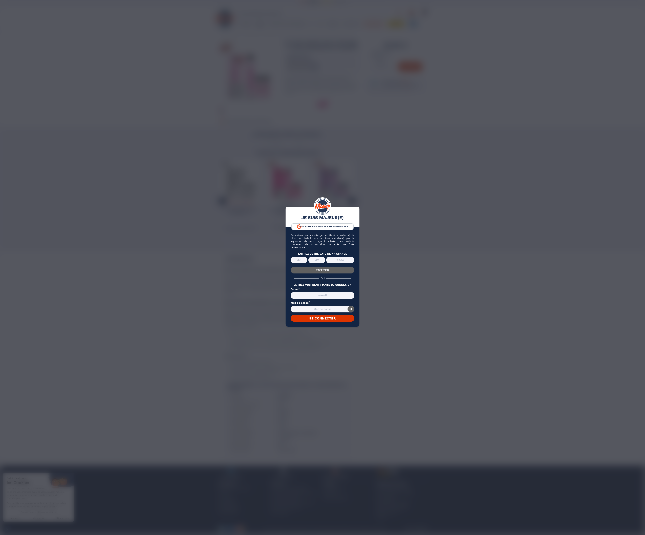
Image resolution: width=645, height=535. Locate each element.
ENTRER (322, 270)
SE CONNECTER (322, 318)
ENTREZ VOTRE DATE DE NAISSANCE (322, 253)
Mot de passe (300, 302)
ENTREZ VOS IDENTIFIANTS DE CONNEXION (323, 284)
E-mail (295, 289)
